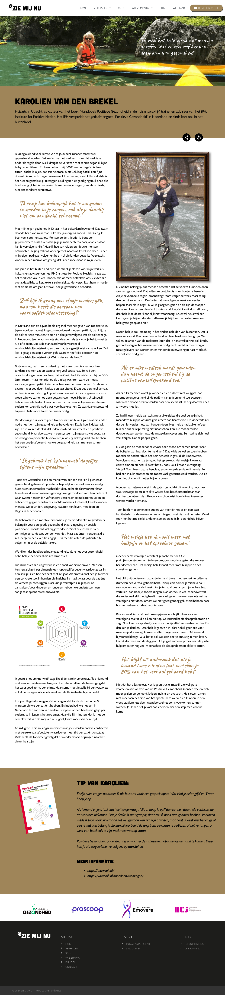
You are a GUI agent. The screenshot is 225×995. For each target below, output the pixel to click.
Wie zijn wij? (140, 7)
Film (163, 7)
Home (83, 7)
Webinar (179, 7)
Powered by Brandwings (48, 990)
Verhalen (101, 7)
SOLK (121, 7)
